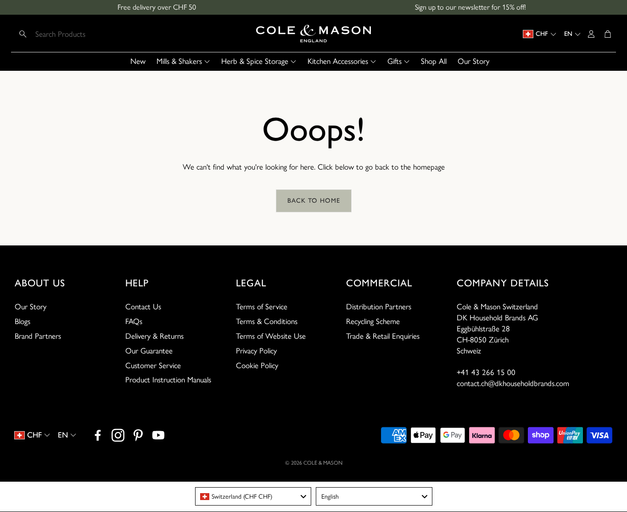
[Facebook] (97, 435)
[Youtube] (158, 435)
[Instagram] (118, 435)
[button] (74, 34)
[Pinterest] (138, 435)
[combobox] (253, 496)
